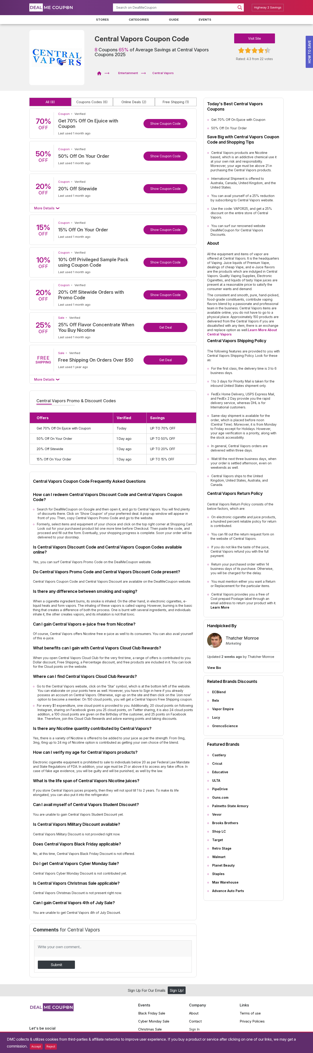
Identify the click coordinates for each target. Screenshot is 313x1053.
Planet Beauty (223, 865)
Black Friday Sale (151, 1013)
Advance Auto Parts (228, 891)
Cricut (217, 763)
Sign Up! (177, 990)
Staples (218, 874)
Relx (215, 700)
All (50, 102)
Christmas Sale (150, 1029)
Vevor (217, 814)
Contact (195, 1021)
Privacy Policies (252, 1021)
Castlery (219, 755)
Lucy (216, 717)
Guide (174, 19)
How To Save (309, 51)
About (193, 1013)
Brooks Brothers (225, 823)
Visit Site (254, 38)
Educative (220, 772)
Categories (139, 19)
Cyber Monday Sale (153, 1021)
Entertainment (128, 73)
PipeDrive (220, 789)
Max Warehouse (225, 882)
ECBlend (219, 692)
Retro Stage (221, 848)
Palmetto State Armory (230, 806)
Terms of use (250, 1013)
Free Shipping (175, 102)
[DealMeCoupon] (100, 73)
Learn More (220, 607)
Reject (51, 1046)
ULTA (216, 780)
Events (205, 19)
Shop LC (219, 831)
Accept (36, 1046)
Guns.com (220, 797)
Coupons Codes (92, 102)
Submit (56, 964)
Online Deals (133, 102)
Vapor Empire (223, 709)
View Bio (214, 667)
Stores (102, 19)
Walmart (218, 857)
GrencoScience (225, 726)
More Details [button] (44, 208)
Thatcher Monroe (242, 638)
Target (217, 840)
